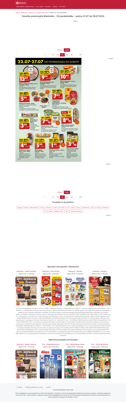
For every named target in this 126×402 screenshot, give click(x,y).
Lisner (73, 207)
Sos (67, 211)
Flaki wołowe (34, 207)
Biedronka (24, 12)
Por (45, 211)
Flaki (25, 207)
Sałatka (56, 211)
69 (80, 55)
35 (67, 55)
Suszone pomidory (76, 211)
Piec (92, 207)
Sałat (50, 211)
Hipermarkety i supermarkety (25, 6)
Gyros (42, 207)
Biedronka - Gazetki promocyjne (38, 12)
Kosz (55, 207)
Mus (78, 207)
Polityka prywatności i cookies (34, 387)
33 (58, 55)
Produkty (19, 387)
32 (53, 55)
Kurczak (61, 207)
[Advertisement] (63, 34)
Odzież (55, 6)
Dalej (67, 50)
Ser (62, 211)
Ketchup (48, 207)
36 (72, 55)
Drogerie (48, 6)
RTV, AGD (62, 6)
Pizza (98, 207)
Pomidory (105, 207)
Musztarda (86, 207)
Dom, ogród (39, 6)
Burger (20, 207)
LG (67, 207)
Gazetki (17, 12)
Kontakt (48, 387)
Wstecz (59, 50)
